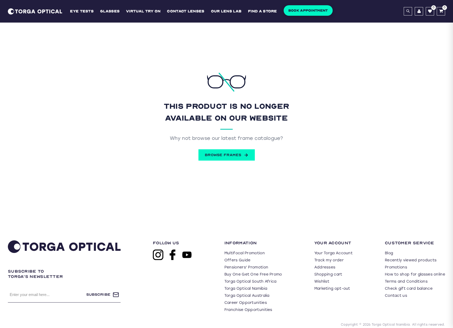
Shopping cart (328, 274)
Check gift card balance (409, 288)
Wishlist (321, 281)
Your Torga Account (333, 253)
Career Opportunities (245, 302)
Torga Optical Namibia (245, 288)
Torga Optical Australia (246, 295)
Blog (389, 253)
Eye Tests (82, 11)
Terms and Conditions (406, 281)
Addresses (325, 267)
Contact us (396, 295)
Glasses (110, 11)
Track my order (329, 260)
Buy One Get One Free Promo (253, 274)
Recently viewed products (410, 260)
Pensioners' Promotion (246, 267)
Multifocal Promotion (244, 253)
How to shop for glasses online (415, 274)
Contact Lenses (185, 11)
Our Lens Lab (226, 11)
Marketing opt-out (332, 288)
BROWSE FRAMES (223, 155)
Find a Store (262, 11)
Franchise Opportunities (248, 310)
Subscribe (98, 294)
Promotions (396, 267)
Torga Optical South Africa (250, 281)
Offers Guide (237, 260)
